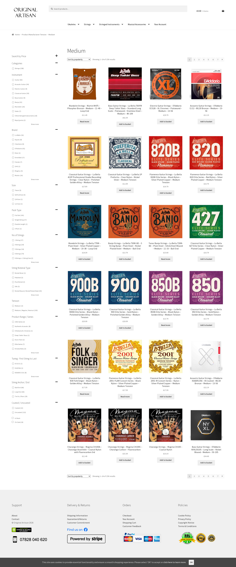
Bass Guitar (20, 98)
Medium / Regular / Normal (26, 310)
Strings (87, 24)
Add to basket (125, 124)
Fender (18, 162)
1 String (19, 240)
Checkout (127, 515)
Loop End (19, 392)
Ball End (19, 387)
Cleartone (19, 144)
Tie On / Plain (21, 396)
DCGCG (18, 364)
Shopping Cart (129, 522)
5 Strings (19, 249)
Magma (19, 171)
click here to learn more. (174, 562)
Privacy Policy (184, 519)
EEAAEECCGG (20, 373)
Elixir (17, 153)
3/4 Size (19, 199)
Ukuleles (72, 24)
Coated (19, 408)
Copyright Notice (186, 522)
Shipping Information (77, 515)
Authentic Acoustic (22, 326)
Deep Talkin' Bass (22, 335)
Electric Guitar (21, 89)
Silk (17, 286)
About (14, 515)
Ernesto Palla (20, 349)
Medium (19, 306)
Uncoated (20, 412)
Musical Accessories (137, 24)
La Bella (19, 135)
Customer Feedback (132, 526)
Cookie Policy (184, 515)
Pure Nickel (20, 282)
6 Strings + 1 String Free (24, 258)
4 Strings (19, 245)
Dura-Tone (20, 340)
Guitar (19, 80)
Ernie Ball (20, 157)
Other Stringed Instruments (26, 116)
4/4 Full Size (20, 195)
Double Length (21, 224)
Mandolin (20, 107)
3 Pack (18, 229)
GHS (17, 166)
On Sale (19, 422)
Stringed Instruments (109, 24)
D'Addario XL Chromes (24, 331)
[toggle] (56, 55)
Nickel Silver (20, 273)
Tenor (18, 190)
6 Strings (19, 254)
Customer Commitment (78, 522)
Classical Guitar (22, 93)
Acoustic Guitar (22, 84)
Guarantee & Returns (77, 519)
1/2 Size (19, 204)
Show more (35, 124)
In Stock (17, 418)
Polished (19, 278)
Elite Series (20, 344)
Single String (21, 220)
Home (17, 34)
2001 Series (20, 322)
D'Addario (20, 148)
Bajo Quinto (20, 120)
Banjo (18, 102)
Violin (18, 111)
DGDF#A (19, 368)
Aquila (18, 140)
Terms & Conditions (187, 526)
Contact (15, 519)
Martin (19, 175)
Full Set (19, 215)
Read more (84, 121)
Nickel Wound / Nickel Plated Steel (28, 291)
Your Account (160, 24)
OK (191, 562)
